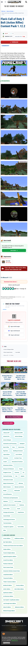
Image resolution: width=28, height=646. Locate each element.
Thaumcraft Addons (8, 578)
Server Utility (6, 508)
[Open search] (26, 2)
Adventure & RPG (19, 432)
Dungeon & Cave (7, 472)
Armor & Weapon (7, 440)
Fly (23, 472)
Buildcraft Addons (7, 585)
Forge (23, 36)
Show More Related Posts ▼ (14, 416)
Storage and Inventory (8, 512)
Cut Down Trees (18, 458)
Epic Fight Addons (7, 542)
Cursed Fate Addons (8, 560)
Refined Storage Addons (9, 610)
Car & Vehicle (19, 454)
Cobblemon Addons (19, 538)
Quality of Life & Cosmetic (9, 505)
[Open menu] (2, 2)
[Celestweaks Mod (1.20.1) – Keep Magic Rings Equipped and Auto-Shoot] (20, 386)
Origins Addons (7, 549)
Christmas (5, 458)
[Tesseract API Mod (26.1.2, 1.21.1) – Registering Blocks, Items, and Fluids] (7, 386)
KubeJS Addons (7, 607)
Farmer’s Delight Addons (9, 552)
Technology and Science (9, 519)
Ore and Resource (7, 494)
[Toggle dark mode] (5, 2)
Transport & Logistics (8, 526)
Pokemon (5, 501)
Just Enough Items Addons (9, 603)
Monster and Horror (19, 487)
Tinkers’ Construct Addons (9, 581)
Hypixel (22, 476)
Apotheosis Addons (7, 592)
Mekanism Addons (19, 607)
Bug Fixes (5, 450)
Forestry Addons (20, 585)
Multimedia (17, 490)
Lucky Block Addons (8, 574)
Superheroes (21, 512)
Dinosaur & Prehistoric (8, 468)
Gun (16, 476)
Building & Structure (18, 450)
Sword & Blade (6, 516)
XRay (4, 530)
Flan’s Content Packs (8, 567)
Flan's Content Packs (8, 352)
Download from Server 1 (10, 281)
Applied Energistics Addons (9, 556)
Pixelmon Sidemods (8, 563)
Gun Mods (18, 352)
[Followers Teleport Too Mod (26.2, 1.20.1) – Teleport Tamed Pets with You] (7, 402)
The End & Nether (7, 523)
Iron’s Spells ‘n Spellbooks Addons (11, 599)
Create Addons (6, 538)
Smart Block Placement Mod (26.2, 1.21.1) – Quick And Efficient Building (20, 409)
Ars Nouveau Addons (8, 596)
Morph (4, 490)
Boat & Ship (6, 447)
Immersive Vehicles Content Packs (11, 571)
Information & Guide (8, 479)
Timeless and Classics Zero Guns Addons (13, 545)
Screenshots (5, 45)
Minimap (21, 483)
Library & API (6, 432)
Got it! (6, 643)
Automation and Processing (9, 443)
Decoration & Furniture (17, 461)
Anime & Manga (18, 436)
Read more (15, 640)
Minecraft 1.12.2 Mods (8, 355)
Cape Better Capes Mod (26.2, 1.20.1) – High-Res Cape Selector (21, 377)
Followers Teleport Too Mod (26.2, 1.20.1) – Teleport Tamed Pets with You (7, 409)
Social (18, 508)
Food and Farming (7, 476)
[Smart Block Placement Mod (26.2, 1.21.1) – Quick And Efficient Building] (20, 402)
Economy (17, 472)
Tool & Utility (21, 526)
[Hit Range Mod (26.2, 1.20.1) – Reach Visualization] (7, 369)
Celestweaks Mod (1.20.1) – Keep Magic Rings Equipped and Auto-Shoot (20, 393)
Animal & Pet (6, 436)
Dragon (21, 468)
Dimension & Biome (8, 465)
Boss (13, 447)
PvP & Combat (17, 501)
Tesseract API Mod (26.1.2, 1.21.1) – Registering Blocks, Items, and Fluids (7, 393)
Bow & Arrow (21, 447)
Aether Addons (6, 589)
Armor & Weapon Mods (9, 349)
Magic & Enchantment (8, 483)
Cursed (5, 461)
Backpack (22, 443)
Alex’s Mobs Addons (19, 589)
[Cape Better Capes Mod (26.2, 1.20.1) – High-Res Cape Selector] (20, 369)
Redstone (21, 505)
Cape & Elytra (6, 454)
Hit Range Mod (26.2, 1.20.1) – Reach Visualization (7, 377)
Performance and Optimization (10, 497)
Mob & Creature (7, 487)
